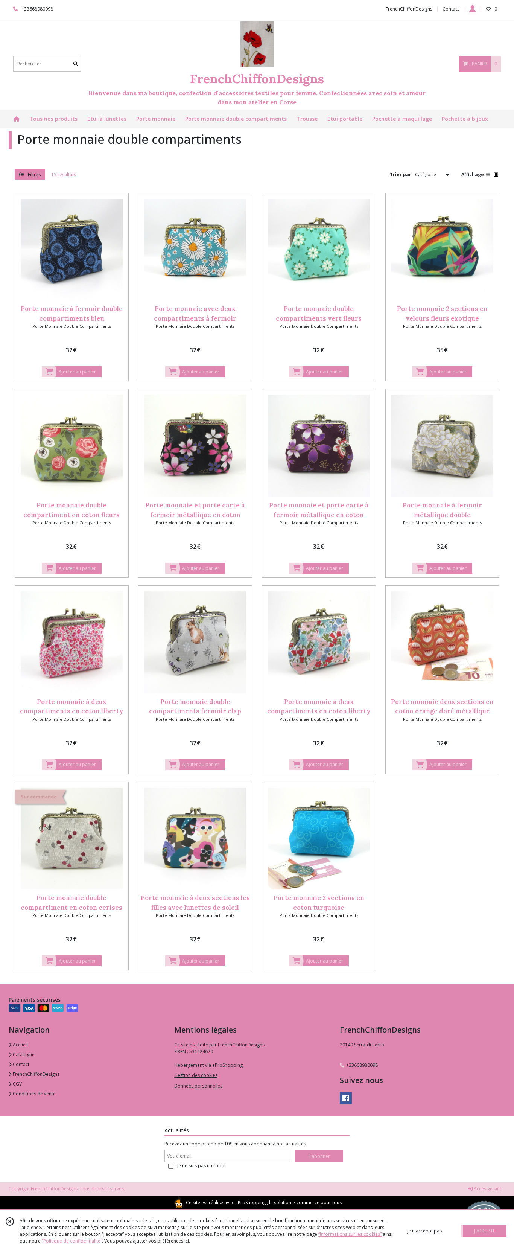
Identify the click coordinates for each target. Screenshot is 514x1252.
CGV (17, 1084)
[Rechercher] (76, 63)
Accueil (20, 1045)
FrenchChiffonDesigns (35, 1074)
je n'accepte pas (424, 1231)
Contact (451, 9)
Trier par (400, 174)
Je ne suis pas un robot (201, 1165)
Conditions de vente (34, 1094)
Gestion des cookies (195, 1075)
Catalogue (23, 1054)
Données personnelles (198, 1086)
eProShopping (250, 1202)
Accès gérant (487, 1188)
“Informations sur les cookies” (350, 1234)
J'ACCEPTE (484, 1231)
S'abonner (319, 1156)
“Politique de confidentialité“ (72, 1241)
